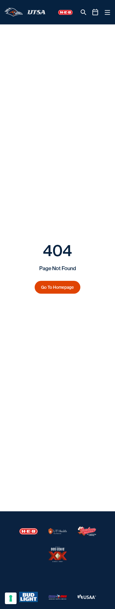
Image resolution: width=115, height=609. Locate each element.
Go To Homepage (57, 287)
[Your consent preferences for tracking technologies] (11, 598)
